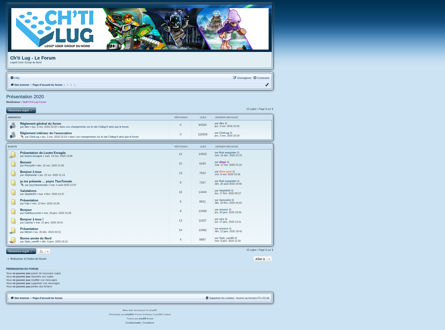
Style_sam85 (32, 241)
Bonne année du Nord (35, 238)
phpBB (129, 314)
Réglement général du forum (40, 123)
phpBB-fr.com (146, 318)
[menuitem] (14, 78)
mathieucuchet (33, 213)
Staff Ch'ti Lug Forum (34, 102)
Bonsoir (26, 162)
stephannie (31, 175)
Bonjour (26, 210)
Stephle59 (30, 194)
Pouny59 (30, 165)
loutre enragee (33, 156)
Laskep (29, 222)
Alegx (222, 162)
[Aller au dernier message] (226, 123)
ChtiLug (34, 136)
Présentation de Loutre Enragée (43, 153)
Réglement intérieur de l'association (46, 133)
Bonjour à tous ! (31, 219)
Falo (27, 203)
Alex (27, 126)
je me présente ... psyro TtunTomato (46, 181)
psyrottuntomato (38, 185)
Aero (125, 310)
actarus (223, 209)
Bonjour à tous (30, 172)
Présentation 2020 (25, 96)
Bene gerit (225, 171)
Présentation (29, 200)
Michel (28, 232)
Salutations (28, 191)
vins (221, 219)
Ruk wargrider (227, 152)
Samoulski (225, 200)
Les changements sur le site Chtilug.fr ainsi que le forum (97, 126)
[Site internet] (141, 28)
